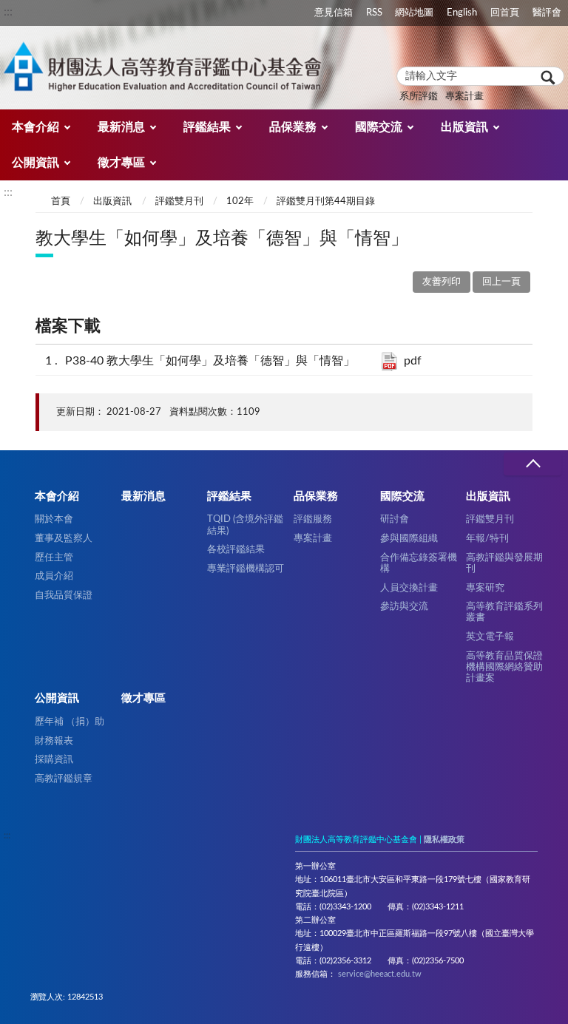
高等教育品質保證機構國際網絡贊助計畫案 (504, 667)
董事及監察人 (63, 538)
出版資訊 (464, 127)
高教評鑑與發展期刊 (504, 563)
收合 (532, 463)
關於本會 (54, 519)
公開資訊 (35, 163)
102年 (240, 201)
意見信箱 (333, 12)
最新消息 (121, 127)
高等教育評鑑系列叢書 (504, 612)
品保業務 (293, 127)
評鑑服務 (313, 519)
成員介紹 (54, 576)
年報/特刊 (487, 538)
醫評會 (546, 12)
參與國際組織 (409, 538)
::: (8, 12)
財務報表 (54, 740)
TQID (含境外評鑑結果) (245, 525)
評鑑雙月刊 (179, 201)
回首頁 (504, 12)
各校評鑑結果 (236, 549)
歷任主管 (54, 557)
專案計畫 (464, 96)
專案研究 (485, 587)
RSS (374, 12)
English (462, 12)
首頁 (60, 201)
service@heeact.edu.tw (380, 974)
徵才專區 (121, 163)
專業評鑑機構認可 (245, 568)
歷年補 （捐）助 (69, 721)
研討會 (394, 519)
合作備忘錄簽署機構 (418, 563)
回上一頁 (501, 282)
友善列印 (441, 282)
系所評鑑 (418, 96)
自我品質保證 (63, 595)
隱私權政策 (444, 839)
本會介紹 (35, 127)
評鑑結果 (207, 127)
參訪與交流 (404, 606)
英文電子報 (490, 636)
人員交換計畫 (409, 587)
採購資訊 (54, 759)
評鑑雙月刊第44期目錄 (326, 201)
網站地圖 (414, 12)
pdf (413, 361)
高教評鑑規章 (63, 778)
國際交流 (378, 127)
